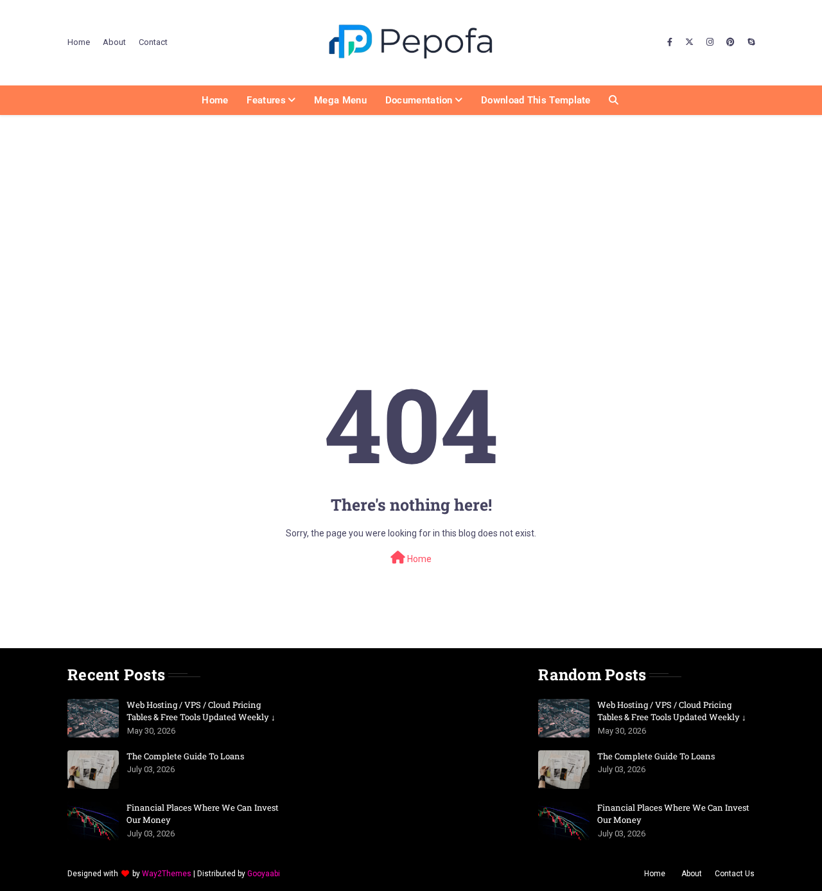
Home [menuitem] (215, 100)
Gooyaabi (263, 873)
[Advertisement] (411, 211)
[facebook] (670, 42)
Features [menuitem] (266, 100)
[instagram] (710, 42)
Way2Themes (166, 873)
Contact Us (735, 873)
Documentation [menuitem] (419, 100)
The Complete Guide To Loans (185, 756)
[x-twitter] (689, 42)
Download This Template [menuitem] (536, 100)
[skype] (749, 42)
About (114, 42)
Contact (153, 42)
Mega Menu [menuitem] (340, 100)
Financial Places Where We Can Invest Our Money (203, 814)
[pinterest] (730, 42)
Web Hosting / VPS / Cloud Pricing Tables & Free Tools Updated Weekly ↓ (201, 711)
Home (78, 42)
